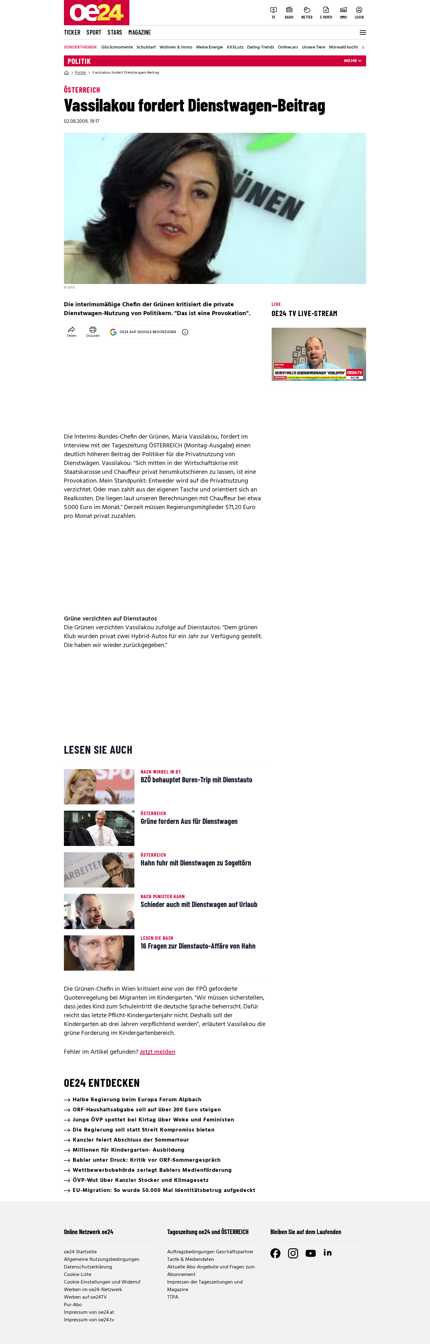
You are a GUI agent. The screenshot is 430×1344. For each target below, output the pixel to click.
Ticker (72, 32)
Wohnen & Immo (176, 47)
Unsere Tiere (313, 47)
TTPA (172, 1297)
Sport (94, 32)
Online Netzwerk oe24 (88, 1231)
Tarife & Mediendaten (190, 1260)
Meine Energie (209, 47)
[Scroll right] (363, 47)
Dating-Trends (260, 47)
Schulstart (146, 47)
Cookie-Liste (77, 1275)
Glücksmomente (117, 47)
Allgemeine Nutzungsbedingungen (101, 1260)
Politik (79, 61)
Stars (115, 32)
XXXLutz (235, 47)
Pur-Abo (73, 1305)
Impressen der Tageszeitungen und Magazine (205, 1286)
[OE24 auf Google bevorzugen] (185, 332)
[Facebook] (275, 1253)
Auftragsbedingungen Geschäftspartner (210, 1252)
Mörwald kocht (343, 47)
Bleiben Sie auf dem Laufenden (305, 1231)
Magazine (139, 32)
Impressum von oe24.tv (89, 1320)
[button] (282, 371)
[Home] (66, 72)
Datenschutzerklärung (88, 1267)
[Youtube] (311, 1253)
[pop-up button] (346, 371)
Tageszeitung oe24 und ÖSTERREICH (208, 1231)
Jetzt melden (157, 1052)
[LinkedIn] (328, 1253)
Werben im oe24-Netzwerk (93, 1290)
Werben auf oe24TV (85, 1297)
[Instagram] (293, 1253)
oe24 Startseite (80, 1252)
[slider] (302, 370)
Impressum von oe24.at (89, 1312)
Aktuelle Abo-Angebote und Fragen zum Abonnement (211, 1271)
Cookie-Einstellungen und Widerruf (102, 1282)
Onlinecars (288, 47)
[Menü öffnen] (362, 32)
